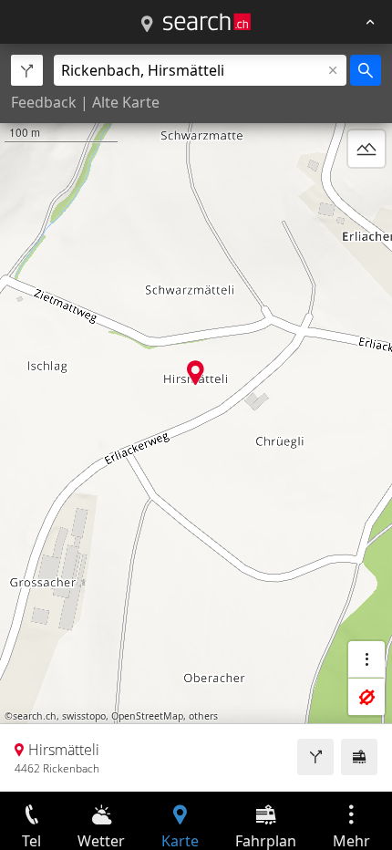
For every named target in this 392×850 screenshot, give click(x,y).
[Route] (315, 757)
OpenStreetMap (147, 716)
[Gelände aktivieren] (366, 148)
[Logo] (207, 22)
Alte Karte (126, 102)
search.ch (35, 716)
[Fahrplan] (359, 757)
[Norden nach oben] (366, 192)
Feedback (44, 102)
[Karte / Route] (146, 25)
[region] (196, 418)
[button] (195, 372)
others (203, 716)
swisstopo (84, 716)
